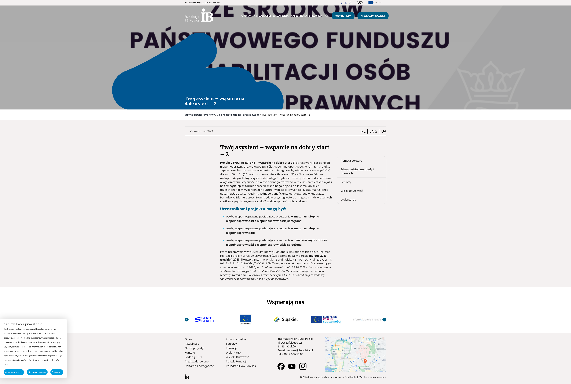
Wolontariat (348, 199)
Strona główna (193, 114)
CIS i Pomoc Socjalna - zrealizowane (238, 114)
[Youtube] (292, 369)
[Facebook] (281, 369)
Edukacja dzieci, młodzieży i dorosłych (357, 171)
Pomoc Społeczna (351, 161)
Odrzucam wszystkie (37, 372)
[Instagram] (302, 369)
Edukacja (231, 348)
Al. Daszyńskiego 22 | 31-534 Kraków (202, 2)
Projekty (209, 114)
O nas (245, 15)
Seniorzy (346, 182)
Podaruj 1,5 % (193, 357)
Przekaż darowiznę (373, 15)
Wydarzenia (280, 15)
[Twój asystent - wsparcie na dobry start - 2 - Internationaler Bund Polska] (199, 21)
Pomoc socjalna (236, 339)
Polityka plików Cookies (241, 366)
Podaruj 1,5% (343, 15)
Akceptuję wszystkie (13, 372)
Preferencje (57, 372)
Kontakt (318, 15)
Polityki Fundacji (236, 361)
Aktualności (262, 15)
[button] (342, 3)
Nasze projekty (300, 15)
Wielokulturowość (352, 191)
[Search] (327, 15)
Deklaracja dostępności (199, 366)
